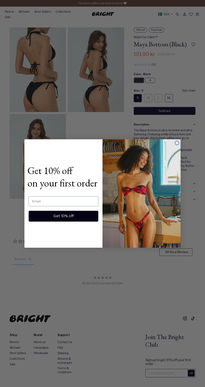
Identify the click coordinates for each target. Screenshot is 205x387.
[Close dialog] (177, 143)
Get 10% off (63, 216)
